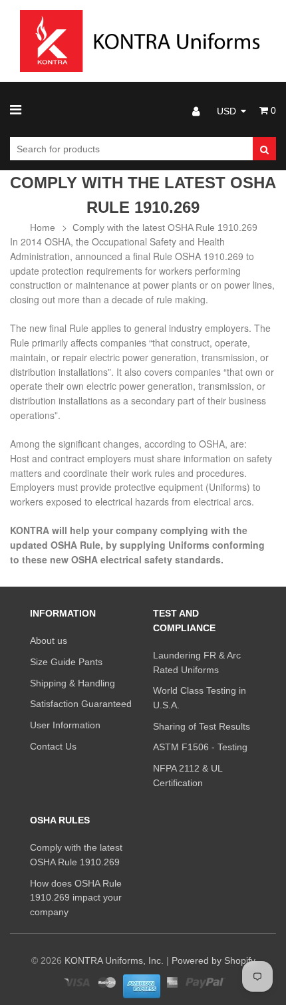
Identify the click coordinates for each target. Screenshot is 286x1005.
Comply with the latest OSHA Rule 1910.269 (164, 227)
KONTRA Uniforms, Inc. (114, 960)
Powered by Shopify (213, 960)
